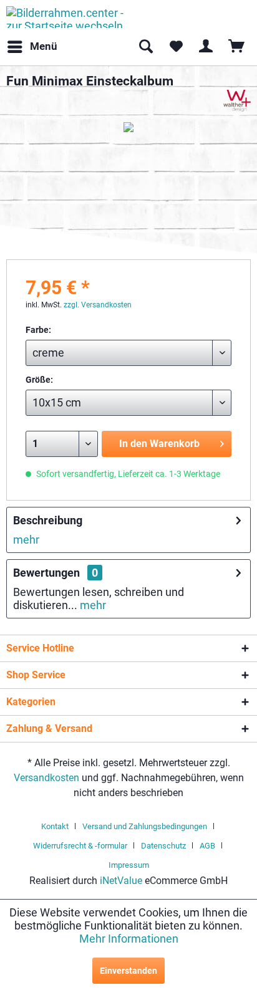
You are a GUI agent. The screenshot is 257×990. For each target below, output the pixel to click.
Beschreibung (47, 520)
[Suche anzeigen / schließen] (145, 46)
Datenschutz (163, 845)
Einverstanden (128, 971)
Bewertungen (46, 572)
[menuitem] (32, 46)
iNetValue (121, 881)
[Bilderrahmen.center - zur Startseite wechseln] (67, 17)
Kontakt (55, 826)
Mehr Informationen (128, 938)
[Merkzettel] (175, 46)
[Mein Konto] (206, 46)
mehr (26, 539)
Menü (43, 46)
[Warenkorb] (237, 46)
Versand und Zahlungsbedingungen (144, 826)
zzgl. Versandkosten (98, 304)
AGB (207, 845)
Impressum (129, 865)
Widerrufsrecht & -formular (80, 845)
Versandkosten (46, 778)
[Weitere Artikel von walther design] (237, 101)
